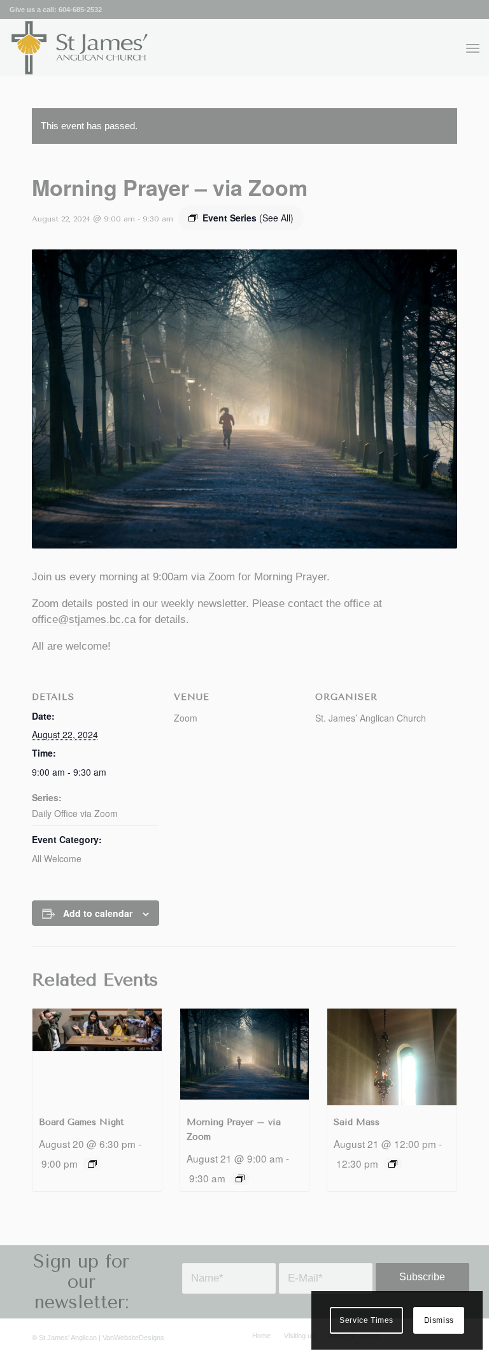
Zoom (185, 717)
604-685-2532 (80, 9)
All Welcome (57, 858)
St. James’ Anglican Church (370, 717)
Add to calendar (97, 913)
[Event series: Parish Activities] (92, 1164)
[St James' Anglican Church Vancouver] (80, 47)
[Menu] (472, 48)
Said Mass (356, 1122)
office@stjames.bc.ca (84, 619)
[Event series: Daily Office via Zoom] (240, 1178)
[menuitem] (472, 48)
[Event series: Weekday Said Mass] (392, 1164)
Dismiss (439, 1320)
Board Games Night (81, 1122)
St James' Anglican (68, 1337)
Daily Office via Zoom (75, 813)
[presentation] (97, 1057)
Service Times (366, 1320)
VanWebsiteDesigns (133, 1337)
